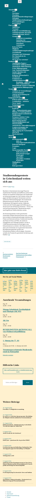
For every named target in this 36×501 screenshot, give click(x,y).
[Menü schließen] (6, 5)
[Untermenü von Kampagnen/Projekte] (23, 98)
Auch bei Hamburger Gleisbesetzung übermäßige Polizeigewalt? (24, 255)
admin (9, 186)
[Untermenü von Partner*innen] (19, 107)
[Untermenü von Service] (14, 137)
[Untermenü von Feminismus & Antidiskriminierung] (27, 80)
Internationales (7, 241)
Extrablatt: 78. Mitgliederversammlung (13, 409)
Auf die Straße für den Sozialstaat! (12, 433)
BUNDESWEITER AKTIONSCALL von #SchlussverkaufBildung (17, 331)
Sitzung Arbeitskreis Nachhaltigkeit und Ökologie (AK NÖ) (16, 310)
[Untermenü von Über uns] (15, 25)
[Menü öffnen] (20, 1)
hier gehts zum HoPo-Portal (15, 270)
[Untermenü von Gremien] (19, 36)
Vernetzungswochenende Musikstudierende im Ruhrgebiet (17, 351)
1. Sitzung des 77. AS (11, 341)
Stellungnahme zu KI (8, 455)
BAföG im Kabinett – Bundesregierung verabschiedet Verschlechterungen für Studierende (17, 425)
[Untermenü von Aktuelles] (15, 10)
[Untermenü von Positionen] (16, 61)
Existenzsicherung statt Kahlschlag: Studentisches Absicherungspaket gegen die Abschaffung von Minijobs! (17, 448)
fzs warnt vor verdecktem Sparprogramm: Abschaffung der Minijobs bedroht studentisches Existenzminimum (17, 417)
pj (9, 235)
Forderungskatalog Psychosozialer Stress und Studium (17, 472)
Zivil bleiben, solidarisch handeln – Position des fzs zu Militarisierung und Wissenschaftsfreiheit (17, 480)
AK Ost (6, 320)
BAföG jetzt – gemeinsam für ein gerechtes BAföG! (16, 440)
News (13, 186)
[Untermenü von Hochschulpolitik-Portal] (29, 150)
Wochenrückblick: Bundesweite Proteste (8, 256)
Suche (27, 382)
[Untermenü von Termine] (15, 89)
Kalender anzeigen (8, 355)
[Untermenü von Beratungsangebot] (25, 139)
